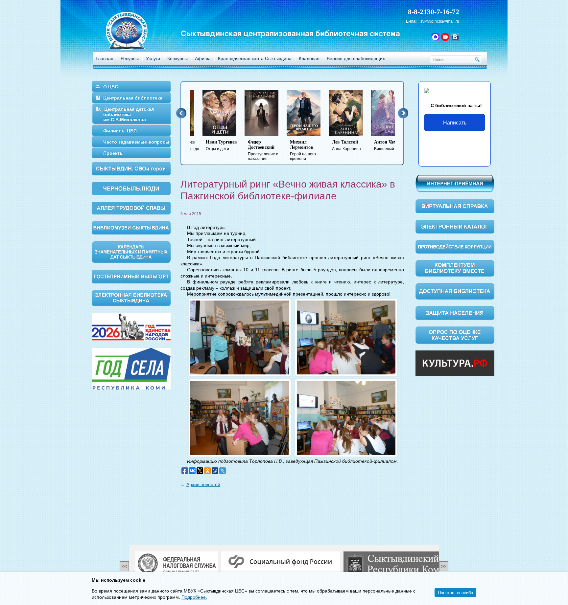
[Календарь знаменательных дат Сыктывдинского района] (131, 251)
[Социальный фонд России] (280, 562)
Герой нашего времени (290, 150)
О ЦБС (110, 86)
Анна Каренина (333, 145)
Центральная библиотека (132, 98)
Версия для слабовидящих (356, 58)
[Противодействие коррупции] (454, 246)
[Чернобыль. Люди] (131, 188)
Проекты (113, 153)
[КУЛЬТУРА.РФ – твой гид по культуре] (454, 363)
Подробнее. (194, 597)
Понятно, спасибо (455, 592)
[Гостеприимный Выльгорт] (131, 276)
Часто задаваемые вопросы (136, 142)
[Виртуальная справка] (454, 206)
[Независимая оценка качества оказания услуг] (454, 334)
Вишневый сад (375, 145)
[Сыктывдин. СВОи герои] (131, 168)
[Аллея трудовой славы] (131, 207)
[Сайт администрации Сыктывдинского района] (407, 564)
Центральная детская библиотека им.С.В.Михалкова (128, 114)
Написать (454, 122)
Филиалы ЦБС (120, 130)
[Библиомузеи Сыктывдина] (131, 227)
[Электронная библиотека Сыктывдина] (131, 297)
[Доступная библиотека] (454, 291)
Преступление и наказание (250, 150)
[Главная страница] (135, 39)
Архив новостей (203, 484)
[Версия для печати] (402, 209)
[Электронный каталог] (454, 226)
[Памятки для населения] (454, 312)
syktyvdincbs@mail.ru (439, 21)
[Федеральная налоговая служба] (176, 564)
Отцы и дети (208, 145)
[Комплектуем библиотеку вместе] (454, 268)
